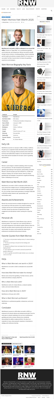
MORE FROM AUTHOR (16, 343)
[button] (51, 10)
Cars (38, 184)
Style (38, 223)
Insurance (39, 193)
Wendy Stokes (6, 22)
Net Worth (8, 17)
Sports (38, 9)
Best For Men (40, 174)
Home (3, 15)
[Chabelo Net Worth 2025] (18, 361)
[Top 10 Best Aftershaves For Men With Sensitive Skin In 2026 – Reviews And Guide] (44, 56)
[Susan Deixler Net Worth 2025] (29, 361)
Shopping (44, 9)
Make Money (39, 195)
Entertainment (40, 205)
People (38, 229)
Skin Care (39, 233)
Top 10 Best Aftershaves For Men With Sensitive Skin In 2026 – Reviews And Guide (44, 64)
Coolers (38, 197)
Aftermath (39, 171)
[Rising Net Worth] (27, 3)
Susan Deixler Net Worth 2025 (28, 367)
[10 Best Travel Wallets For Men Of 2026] (44, 99)
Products (39, 210)
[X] (6, 25)
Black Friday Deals (41, 186)
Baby (38, 231)
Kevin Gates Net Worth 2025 (17, 355)
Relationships (30, 9)
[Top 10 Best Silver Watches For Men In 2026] (44, 113)
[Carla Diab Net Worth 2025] (7, 349)
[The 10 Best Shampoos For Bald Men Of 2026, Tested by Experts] (44, 126)
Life (8, 9)
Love (23, 9)
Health (19, 9)
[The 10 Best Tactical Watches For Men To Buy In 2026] (44, 72)
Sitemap (43, 397)
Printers (38, 188)
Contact (48, 397)
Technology (39, 214)
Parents (38, 178)
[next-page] (34, 344)
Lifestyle (39, 191)
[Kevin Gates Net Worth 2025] (18, 349)
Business (12, 9)
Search (38, 16)
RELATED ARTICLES (6, 343)
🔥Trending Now (6, 12)
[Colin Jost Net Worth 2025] (29, 349)
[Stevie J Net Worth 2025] (7, 361)
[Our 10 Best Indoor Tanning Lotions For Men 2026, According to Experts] (44, 86)
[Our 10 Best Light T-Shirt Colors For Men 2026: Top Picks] (44, 29)
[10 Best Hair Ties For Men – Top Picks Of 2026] (44, 43)
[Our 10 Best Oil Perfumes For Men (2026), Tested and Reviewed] (44, 140)
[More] (16, 25)
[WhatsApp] (12, 25)
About (39, 397)
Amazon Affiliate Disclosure (31, 397)
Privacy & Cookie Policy (36, 395)
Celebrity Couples (40, 176)
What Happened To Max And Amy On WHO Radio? (9, 337)
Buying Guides (40, 208)
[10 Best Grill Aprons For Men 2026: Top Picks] (44, 154)
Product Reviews (40, 218)
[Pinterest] (9, 25)
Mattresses (39, 199)
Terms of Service (45, 395)
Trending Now (40, 227)
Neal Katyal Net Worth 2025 (27, 337)
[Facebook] (3, 25)
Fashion (38, 201)
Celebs (3, 9)
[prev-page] (32, 344)
